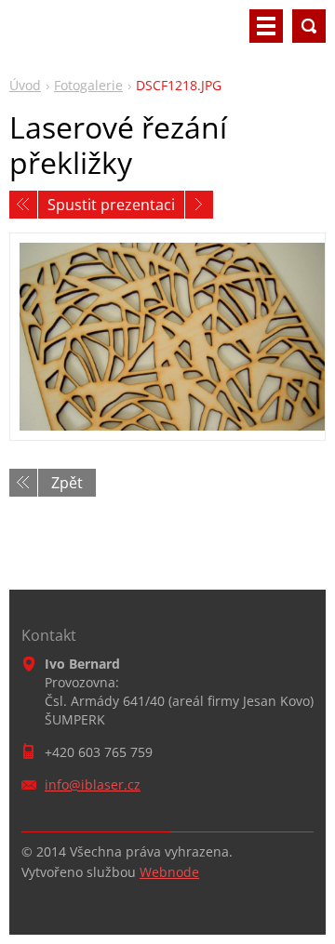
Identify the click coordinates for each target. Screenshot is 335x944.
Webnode (169, 872)
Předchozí (23, 205)
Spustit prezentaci (111, 204)
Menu (266, 26)
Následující (199, 205)
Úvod (25, 85)
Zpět (67, 482)
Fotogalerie (88, 85)
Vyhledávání (309, 26)
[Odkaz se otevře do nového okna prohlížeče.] (167, 337)
